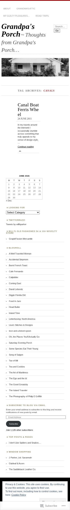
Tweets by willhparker (16, 224)
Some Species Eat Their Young (23, 348)
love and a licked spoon (20, 331)
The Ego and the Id (18, 378)
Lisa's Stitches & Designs (21, 325)
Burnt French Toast (18, 265)
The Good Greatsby (18, 384)
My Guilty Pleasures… (16, 16)
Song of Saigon (16, 355)
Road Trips (42, 16)
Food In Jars (15, 301)
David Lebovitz (16, 289)
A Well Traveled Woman (20, 253)
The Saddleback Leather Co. (22, 469)
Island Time (14, 313)
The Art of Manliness (18, 372)
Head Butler (14, 307)
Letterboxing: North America (22, 319)
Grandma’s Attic (26, 8)
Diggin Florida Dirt (17, 295)
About (7, 8)
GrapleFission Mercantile (20, 239)
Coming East (15, 283)
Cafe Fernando (16, 271)
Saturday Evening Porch (20, 343)
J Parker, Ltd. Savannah (20, 457)
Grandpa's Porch (18, 30)
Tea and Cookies (17, 366)
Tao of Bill (13, 360)
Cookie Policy (18, 495)
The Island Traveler (18, 390)
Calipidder (13, 277)
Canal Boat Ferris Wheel (28, 109)
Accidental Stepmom (18, 259)
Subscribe (13, 424)
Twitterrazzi (17, 220)
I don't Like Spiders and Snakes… (25, 443)
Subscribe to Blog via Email (27, 405)
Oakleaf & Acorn (16, 463)
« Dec (9, 200)
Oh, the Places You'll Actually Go (24, 337)
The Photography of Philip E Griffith (25, 396)
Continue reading (26, 148)
